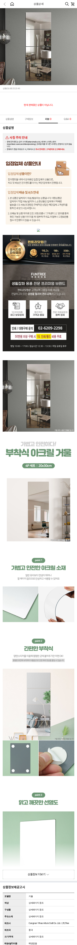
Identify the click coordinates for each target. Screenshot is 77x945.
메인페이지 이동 (12, 3)
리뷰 (48, 119)
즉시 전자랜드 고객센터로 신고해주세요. (50, 149)
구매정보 (29, 119)
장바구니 (72, 4)
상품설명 (10, 119)
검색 (66, 4)
